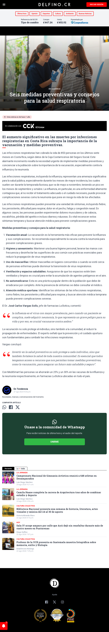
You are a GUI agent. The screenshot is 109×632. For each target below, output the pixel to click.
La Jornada (22, 473)
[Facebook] (46, 602)
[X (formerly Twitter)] (54, 602)
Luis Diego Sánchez (24, 482)
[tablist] (54, 468)
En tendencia (54, 89)
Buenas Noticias (85, 14)
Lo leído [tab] (21, 469)
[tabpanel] (54, 512)
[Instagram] (62, 602)
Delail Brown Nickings (25, 549)
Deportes (46, 14)
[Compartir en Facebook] (11, 407)
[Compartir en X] (17, 407)
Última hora (21, 14)
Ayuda (54, 595)
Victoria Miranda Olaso (25, 516)
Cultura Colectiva (25, 506)
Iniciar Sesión (96, 5)
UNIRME (54, 441)
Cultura (58, 14)
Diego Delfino (22, 532)
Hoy (18, 522)
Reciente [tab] (8, 469)
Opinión (35, 14)
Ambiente (70, 14)
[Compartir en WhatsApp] (4, 407)
